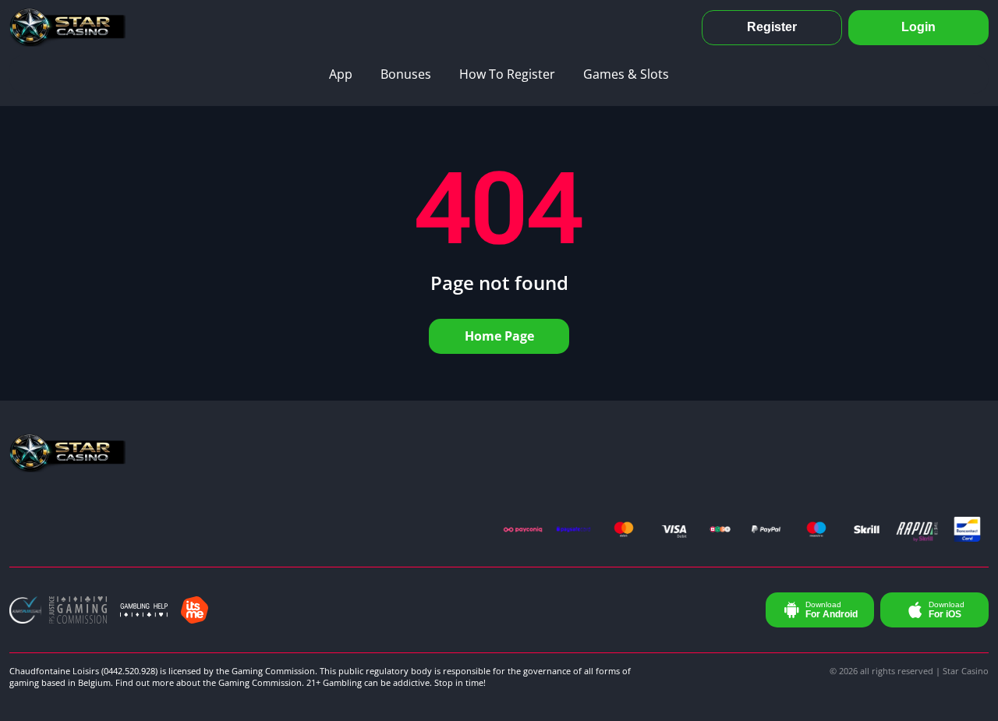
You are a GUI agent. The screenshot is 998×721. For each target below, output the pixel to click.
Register (772, 27)
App (340, 74)
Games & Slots (626, 74)
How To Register (507, 74)
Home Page (499, 336)
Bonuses (405, 74)
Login (918, 27)
